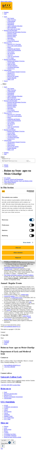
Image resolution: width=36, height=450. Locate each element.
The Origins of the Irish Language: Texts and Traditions (18, 275)
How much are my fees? (13, 29)
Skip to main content (6, 1)
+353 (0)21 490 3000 (6, 385)
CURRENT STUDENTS (11, 407)
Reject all (18, 257)
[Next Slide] (3, 446)
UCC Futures (10, 39)
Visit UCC (10, 55)
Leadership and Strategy (13, 49)
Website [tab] (6, 165)
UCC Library (10, 52)
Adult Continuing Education (14, 26)
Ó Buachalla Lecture (16, 297)
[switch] (31, 225)
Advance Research (12, 65)
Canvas (6, 413)
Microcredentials (11, 27)
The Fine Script (8, 269)
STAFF (6, 405)
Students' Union (8, 416)
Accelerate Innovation (13, 67)
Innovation (10, 38)
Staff (5, 14)
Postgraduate (10, 23)
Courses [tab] (6, 166)
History (9, 47)
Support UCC (11, 68)
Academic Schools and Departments (13, 179)
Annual (9, 310)
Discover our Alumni (13, 76)
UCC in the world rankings (14, 45)
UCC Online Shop (9, 417)
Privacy (6, 431)
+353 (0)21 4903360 (9, 367)
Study (5, 392)
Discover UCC (8, 395)
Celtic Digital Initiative (10, 182)
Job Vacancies (11, 53)
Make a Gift (10, 79)
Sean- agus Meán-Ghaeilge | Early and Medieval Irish (18, 181)
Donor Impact (11, 75)
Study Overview (11, 19)
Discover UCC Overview (14, 44)
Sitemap (6, 426)
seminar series (24, 294)
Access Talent (11, 62)
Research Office (11, 36)
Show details (27, 242)
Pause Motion (4, 443)
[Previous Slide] (14, 442)
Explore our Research (13, 41)
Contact (6, 408)
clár (30, 302)
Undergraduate (11, 21)
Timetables (7, 414)
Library (6, 410)
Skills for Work (11, 64)
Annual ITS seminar (9, 296)
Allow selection (18, 252)
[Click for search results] (29, 161)
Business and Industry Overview (16, 61)
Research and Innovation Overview (16, 32)
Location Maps (16, 385)
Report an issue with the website (12, 437)
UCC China (10, 58)
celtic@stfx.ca (26, 316)
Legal (5, 428)
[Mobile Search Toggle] (1, 84)
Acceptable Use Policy (10, 434)
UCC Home (7, 178)
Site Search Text (6, 161)
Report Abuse (7, 429)
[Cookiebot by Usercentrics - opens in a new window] (26, 191)
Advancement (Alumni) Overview (16, 71)
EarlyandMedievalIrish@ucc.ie (12, 326)
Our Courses (10, 18)
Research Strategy (12, 35)
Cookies (6, 432)
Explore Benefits (11, 78)
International (10, 24)
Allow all (18, 247)
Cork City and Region (13, 56)
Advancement (7, 398)
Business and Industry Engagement (13, 396)
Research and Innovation (10, 393)
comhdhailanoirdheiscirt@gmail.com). (14, 267)
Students (6, 12)
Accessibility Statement (10, 435)
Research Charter (11, 33)
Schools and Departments (14, 50)
